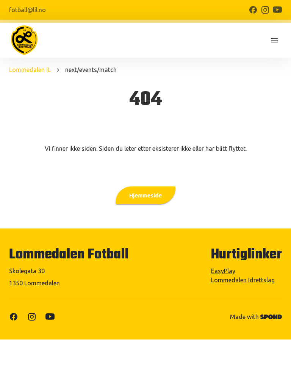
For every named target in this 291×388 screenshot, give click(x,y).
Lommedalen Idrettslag (243, 280)
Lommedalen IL (30, 69)
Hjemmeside (145, 195)
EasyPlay (223, 271)
